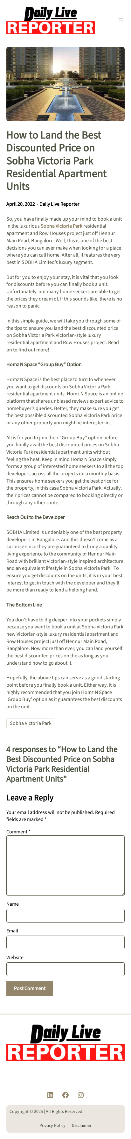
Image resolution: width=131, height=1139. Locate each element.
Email (12, 930)
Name (12, 904)
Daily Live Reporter (59, 204)
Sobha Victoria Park (31, 723)
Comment (18, 831)
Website (15, 957)
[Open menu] (121, 20)
